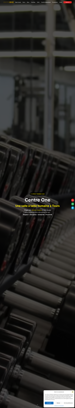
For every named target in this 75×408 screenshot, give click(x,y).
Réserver (67, 2)
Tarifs (38, 2)
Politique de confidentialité (59, 405)
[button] (72, 392)
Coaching (33, 2)
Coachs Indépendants (46, 2)
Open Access (18, 2)
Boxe (28, 2)
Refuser (58, 403)
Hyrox (24, 2)
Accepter (49, 403)
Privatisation (55, 2)
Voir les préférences (68, 403)
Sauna (60, 2)
